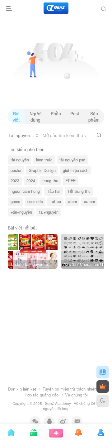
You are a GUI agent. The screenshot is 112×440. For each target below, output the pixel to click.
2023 (15, 180)
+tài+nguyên (21, 212)
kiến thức (44, 160)
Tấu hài (53, 191)
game (15, 201)
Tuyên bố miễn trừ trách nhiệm (70, 389)
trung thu (50, 180)
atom (72, 201)
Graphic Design (42, 170)
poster (16, 170)
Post (74, 113)
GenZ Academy (58, 403)
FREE (70, 180)
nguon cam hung (25, 191)
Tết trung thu (79, 191)
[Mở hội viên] (102, 386)
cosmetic (35, 201)
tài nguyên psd (72, 160)
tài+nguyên (48, 212)
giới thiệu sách (75, 170)
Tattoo (55, 201)
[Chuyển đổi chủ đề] (102, 401)
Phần (56, 113)
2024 (30, 180)
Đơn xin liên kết (22, 389)
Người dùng (35, 116)
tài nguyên (20, 160)
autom (89, 201)
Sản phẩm (94, 116)
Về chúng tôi (76, 395)
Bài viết (16, 116)
